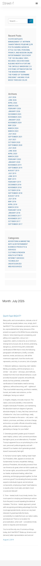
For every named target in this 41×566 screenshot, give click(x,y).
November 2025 (14, 117)
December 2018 (14, 185)
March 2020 (13, 156)
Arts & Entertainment (18, 244)
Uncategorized (15, 264)
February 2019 (14, 182)
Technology (13, 261)
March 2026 (13, 106)
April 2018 (12, 204)
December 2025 (14, 114)
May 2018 (12, 202)
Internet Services (16, 258)
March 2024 (13, 128)
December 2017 (14, 216)
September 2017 (15, 224)
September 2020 (15, 145)
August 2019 (13, 170)
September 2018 (15, 193)
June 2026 (12, 100)
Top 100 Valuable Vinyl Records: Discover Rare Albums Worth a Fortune (19, 61)
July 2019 (12, 173)
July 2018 (12, 199)
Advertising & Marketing (19, 241)
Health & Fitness (15, 255)
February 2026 (14, 108)
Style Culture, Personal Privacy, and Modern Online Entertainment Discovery (20, 52)
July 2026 (12, 97)
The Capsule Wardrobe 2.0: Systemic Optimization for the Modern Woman (20, 69)
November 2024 (14, 123)
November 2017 (14, 218)
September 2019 (15, 168)
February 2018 (14, 210)
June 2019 (12, 176)
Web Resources (15, 266)
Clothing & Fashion (16, 252)
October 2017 (14, 221)
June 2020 (12, 151)
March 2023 (13, 131)
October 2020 (14, 142)
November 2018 (14, 187)
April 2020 (12, 154)
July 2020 (12, 148)
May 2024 (12, 125)
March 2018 (13, 207)
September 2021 (15, 137)
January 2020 (14, 162)
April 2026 (12, 103)
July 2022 (12, 134)
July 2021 (12, 139)
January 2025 (14, 120)
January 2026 (14, 111)
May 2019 (12, 179)
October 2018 (14, 190)
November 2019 (14, 165)
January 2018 (14, 213)
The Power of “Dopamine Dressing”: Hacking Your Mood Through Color (18, 77)
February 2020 (14, 159)
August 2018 (13, 196)
